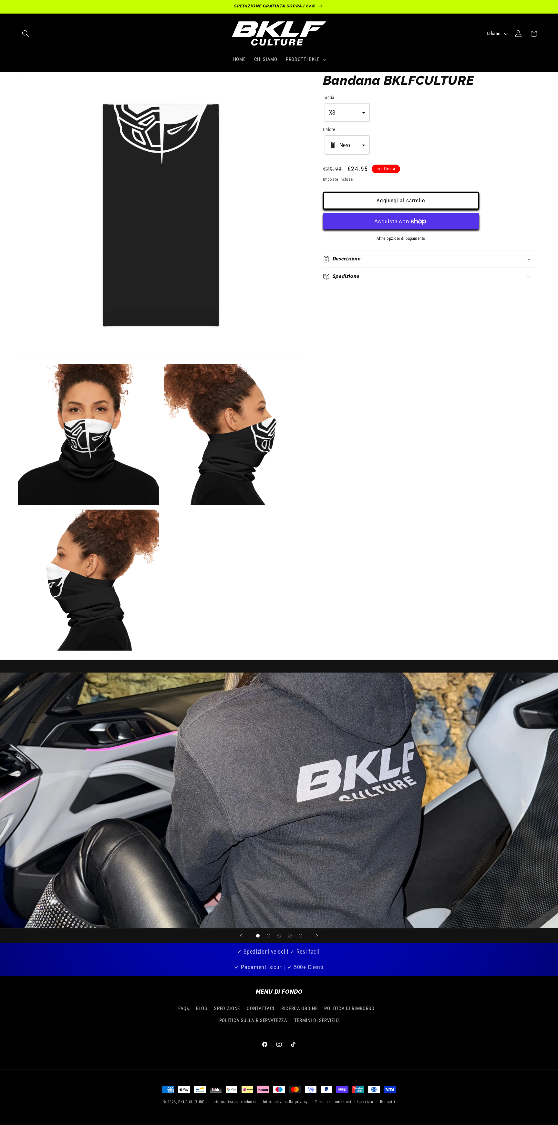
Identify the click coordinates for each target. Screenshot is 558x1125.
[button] (25, 33)
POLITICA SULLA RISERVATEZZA (253, 1020)
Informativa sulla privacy (285, 1102)
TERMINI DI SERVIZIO (316, 1020)
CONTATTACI (260, 1008)
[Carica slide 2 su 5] (268, 935)
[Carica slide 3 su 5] (279, 935)
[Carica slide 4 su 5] (289, 935)
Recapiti (387, 1102)
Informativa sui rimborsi (234, 1102)
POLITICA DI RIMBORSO (349, 1008)
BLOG (202, 1008)
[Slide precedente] (241, 935)
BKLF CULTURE (192, 1102)
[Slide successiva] (317, 935)
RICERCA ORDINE (299, 1008)
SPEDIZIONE (227, 1008)
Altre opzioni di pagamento (401, 238)
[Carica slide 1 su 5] (258, 935)
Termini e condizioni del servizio (344, 1102)
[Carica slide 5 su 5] (300, 935)
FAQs (183, 1008)
